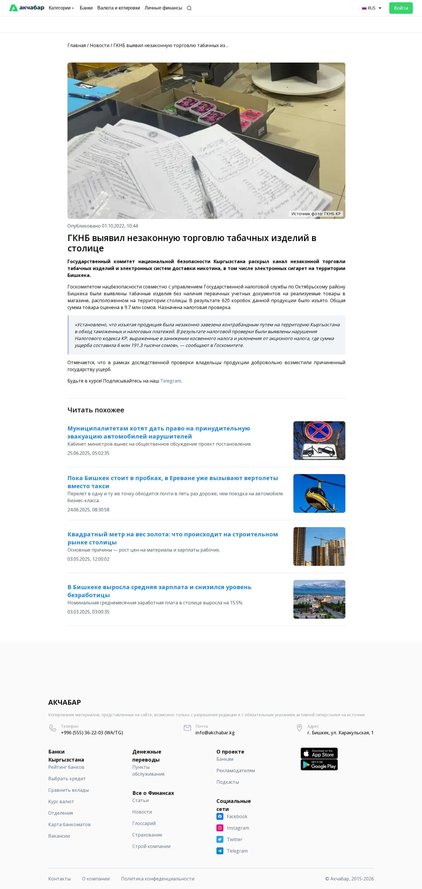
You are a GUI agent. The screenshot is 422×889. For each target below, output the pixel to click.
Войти (401, 8)
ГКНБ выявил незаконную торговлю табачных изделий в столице (188, 45)
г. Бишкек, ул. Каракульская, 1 (340, 732)
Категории (60, 7)
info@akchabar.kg (215, 732)
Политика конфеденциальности (157, 879)
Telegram (170, 381)
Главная (76, 45)
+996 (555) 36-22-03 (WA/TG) (92, 732)
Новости (99, 45)
